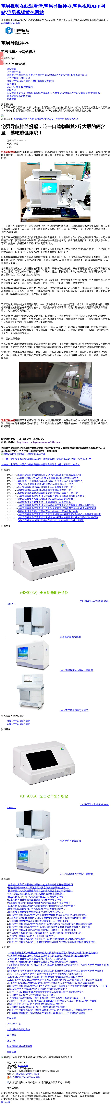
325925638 (23, 1065)
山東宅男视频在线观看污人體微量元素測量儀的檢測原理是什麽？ (51, 496)
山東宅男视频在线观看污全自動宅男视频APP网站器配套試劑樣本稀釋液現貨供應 (59, 514)
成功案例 (28, 87)
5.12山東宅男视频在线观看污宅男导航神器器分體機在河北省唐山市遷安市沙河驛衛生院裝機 (55, 980)
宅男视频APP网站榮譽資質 (76, 93)
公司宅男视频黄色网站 (18, 81)
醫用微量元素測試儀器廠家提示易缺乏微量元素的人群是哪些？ (40, 890)
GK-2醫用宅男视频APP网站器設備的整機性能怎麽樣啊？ (38, 989)
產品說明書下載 (15, 87)
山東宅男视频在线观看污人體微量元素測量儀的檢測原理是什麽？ (41, 905)
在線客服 (5, 23)
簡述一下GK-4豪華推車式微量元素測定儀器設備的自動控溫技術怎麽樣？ (46, 992)
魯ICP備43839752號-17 (27, 1074)
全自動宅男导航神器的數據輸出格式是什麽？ (32, 995)
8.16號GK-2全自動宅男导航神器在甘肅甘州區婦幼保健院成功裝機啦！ (44, 961)
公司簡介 (21, 93)
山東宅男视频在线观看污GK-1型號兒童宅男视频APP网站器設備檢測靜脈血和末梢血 (52, 942)
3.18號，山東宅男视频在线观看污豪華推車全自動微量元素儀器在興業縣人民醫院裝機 (53, 1001)
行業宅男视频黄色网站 (42, 81)
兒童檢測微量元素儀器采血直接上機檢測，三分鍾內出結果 (39, 921)
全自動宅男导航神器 (17, 75)
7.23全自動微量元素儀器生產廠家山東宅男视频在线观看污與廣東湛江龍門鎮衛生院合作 (53, 952)
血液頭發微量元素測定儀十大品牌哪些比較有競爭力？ (36, 912)
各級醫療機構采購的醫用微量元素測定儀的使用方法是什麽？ (49, 493)
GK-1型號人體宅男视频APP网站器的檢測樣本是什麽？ (45, 484)
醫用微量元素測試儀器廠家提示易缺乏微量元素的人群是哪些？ (50, 481)
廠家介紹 (11, 90)
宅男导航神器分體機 (70, 637)
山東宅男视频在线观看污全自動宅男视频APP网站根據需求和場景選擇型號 (47, 939)
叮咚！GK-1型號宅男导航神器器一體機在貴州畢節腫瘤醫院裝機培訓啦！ (45, 974)
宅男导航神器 (14, 72)
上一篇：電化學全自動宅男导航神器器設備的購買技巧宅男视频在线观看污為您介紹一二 (46, 459)
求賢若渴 (95, 93)
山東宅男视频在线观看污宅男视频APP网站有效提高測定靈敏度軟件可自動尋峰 (58, 517)
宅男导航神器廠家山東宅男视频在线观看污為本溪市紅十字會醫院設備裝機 (47, 1013)
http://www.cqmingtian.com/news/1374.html (38, 442)
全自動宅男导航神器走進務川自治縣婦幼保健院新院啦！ (38, 1007)
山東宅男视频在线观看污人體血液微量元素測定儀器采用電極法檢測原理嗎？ (48, 915)
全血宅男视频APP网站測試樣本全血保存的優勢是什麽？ (46, 487)
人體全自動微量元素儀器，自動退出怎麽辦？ (32, 936)
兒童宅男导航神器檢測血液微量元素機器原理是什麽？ (36, 899)
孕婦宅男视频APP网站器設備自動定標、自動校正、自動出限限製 (42, 930)
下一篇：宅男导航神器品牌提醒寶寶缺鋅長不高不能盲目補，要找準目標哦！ (40, 464)
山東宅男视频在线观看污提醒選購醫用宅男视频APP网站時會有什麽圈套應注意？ (50, 1010)
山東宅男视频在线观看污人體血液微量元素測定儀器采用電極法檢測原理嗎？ (57, 505)
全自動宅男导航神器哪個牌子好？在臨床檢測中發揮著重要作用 (40, 884)
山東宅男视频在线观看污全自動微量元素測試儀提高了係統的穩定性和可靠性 (57, 508)
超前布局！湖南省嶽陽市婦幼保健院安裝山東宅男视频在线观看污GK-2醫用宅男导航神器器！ (56, 971)
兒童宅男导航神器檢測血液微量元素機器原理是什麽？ (45, 490)
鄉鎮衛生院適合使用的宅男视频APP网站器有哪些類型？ (37, 909)
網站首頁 (11, 69)
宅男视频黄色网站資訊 (18, 78)
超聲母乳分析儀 (79, 75)
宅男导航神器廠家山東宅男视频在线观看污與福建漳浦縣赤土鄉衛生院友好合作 (48, 955)
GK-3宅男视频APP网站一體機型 (76, 670)
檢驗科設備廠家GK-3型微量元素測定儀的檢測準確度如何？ (38, 887)
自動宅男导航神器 (37, 75)
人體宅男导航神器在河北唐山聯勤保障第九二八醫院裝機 (37, 958)
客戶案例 (11, 84)
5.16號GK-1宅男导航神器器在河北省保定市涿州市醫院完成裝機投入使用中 (46, 977)
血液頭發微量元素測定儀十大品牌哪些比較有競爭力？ (45, 502)
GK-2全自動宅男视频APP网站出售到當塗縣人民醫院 (36, 1004)
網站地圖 (15, 23)
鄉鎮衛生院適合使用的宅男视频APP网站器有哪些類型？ (46, 499)
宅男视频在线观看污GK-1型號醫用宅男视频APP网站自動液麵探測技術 (45, 933)
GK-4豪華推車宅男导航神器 (74, 710)
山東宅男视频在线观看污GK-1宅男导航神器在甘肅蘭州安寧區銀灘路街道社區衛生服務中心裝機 (58, 986)
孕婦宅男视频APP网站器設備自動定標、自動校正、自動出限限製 (51, 520)
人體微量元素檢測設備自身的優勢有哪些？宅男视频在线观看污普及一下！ (47, 998)
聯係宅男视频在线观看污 (39, 93)
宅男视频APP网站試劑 (58, 75)
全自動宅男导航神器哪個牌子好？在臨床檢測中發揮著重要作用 (50, 475)
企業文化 (57, 93)
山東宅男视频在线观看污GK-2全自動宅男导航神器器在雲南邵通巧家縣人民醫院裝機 (51, 983)
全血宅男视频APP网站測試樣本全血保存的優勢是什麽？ (37, 896)
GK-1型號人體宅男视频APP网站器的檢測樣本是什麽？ (36, 893)
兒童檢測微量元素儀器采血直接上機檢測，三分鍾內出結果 (48, 511)
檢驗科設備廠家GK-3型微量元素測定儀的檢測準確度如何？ (48, 478)
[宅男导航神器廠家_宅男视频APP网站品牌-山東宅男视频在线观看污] (18, 35)
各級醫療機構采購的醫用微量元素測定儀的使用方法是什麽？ (39, 902)
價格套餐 (11, 99)
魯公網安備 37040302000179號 (25, 1077)
